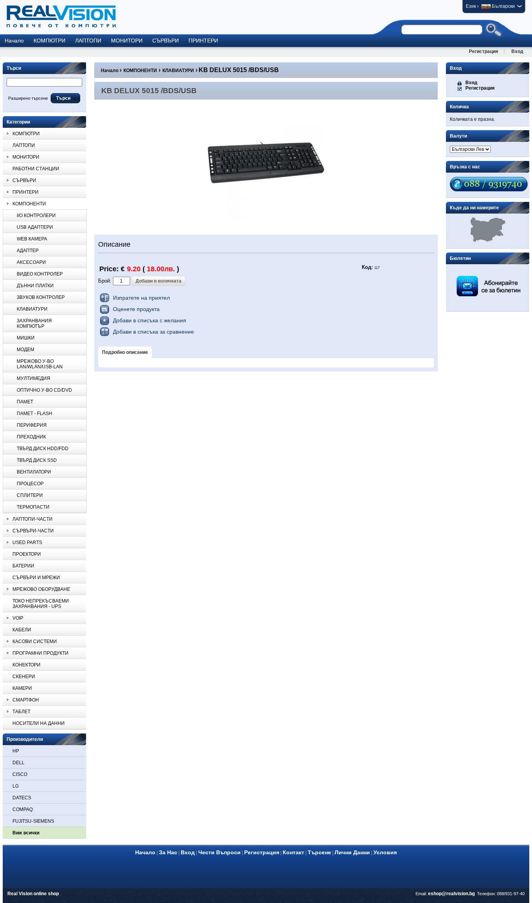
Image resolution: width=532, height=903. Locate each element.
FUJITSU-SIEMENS (33, 821)
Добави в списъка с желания (149, 320)
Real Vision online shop (33, 893)
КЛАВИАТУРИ (178, 70)
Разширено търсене (28, 98)
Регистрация (483, 51)
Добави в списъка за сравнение (153, 332)
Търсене (319, 852)
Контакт (293, 852)
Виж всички (25, 833)
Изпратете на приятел (141, 298)
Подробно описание (125, 352)
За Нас (168, 852)
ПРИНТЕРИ (203, 40)
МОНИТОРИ (127, 40)
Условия (385, 852)
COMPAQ (22, 809)
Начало (14, 40)
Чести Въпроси (219, 852)
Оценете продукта (136, 309)
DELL (18, 762)
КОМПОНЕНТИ (140, 70)
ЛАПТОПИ (88, 40)
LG (15, 786)
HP (15, 751)
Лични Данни (352, 852)
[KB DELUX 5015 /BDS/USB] (266, 219)
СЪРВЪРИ (165, 40)
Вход (517, 51)
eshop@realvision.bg (451, 893)
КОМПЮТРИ (49, 40)
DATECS (21, 798)
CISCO (19, 774)
